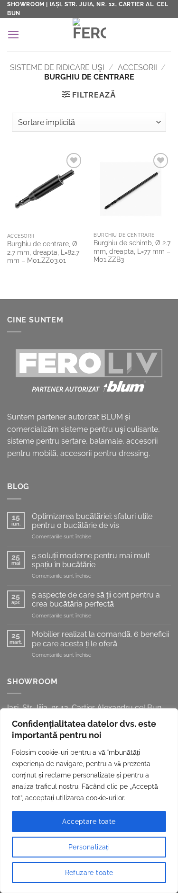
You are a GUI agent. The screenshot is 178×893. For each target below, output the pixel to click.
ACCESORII (137, 67)
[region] (89, 800)
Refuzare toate (89, 872)
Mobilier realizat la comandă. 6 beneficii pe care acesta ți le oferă (100, 639)
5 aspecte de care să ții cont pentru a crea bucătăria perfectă (96, 599)
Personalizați (89, 847)
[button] (13, 34)
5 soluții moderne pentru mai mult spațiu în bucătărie (91, 560)
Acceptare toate (88, 821)
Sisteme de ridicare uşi (57, 67)
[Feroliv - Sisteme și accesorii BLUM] (89, 34)
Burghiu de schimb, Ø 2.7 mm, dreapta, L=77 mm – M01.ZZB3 (132, 251)
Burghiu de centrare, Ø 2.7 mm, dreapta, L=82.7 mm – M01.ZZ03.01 (43, 252)
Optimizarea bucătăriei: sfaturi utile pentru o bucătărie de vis (92, 521)
